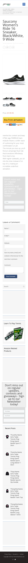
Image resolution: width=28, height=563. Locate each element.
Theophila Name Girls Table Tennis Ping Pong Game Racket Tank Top (16, 493)
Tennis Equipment (7, 43)
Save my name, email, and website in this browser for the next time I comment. (13, 256)
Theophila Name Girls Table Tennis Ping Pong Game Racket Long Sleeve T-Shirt (16, 509)
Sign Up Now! (14, 420)
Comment (7, 265)
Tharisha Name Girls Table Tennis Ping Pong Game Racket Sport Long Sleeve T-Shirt (16, 458)
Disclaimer (15, 554)
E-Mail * (6, 236)
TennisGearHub (19, 43)
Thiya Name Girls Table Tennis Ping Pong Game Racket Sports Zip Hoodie (15, 477)
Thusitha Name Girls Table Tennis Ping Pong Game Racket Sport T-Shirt (16, 440)
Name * (6, 228)
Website (6, 243)
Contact (22, 554)
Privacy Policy (8, 554)
